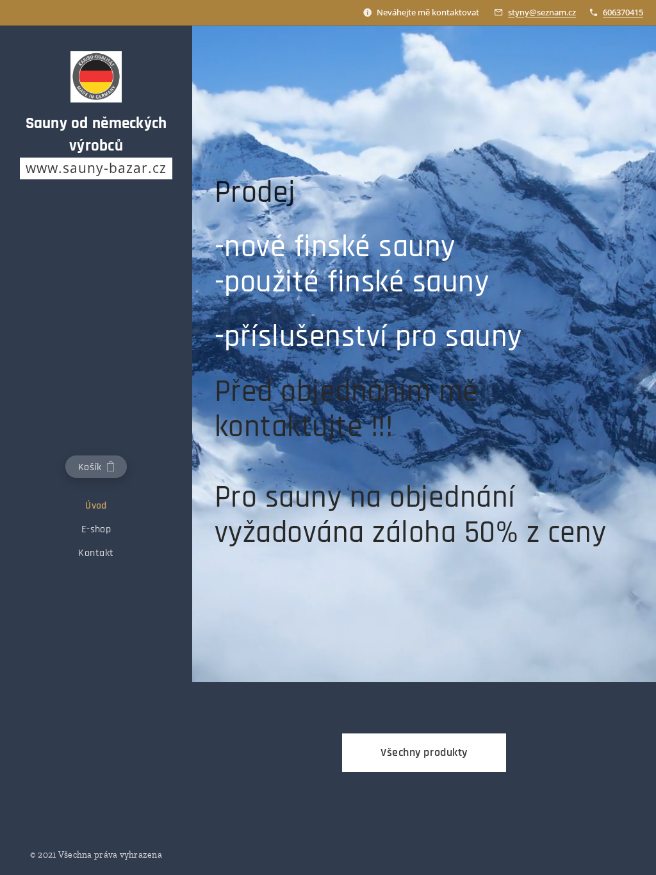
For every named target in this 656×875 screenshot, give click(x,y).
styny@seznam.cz (542, 12)
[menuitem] (96, 505)
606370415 (623, 12)
